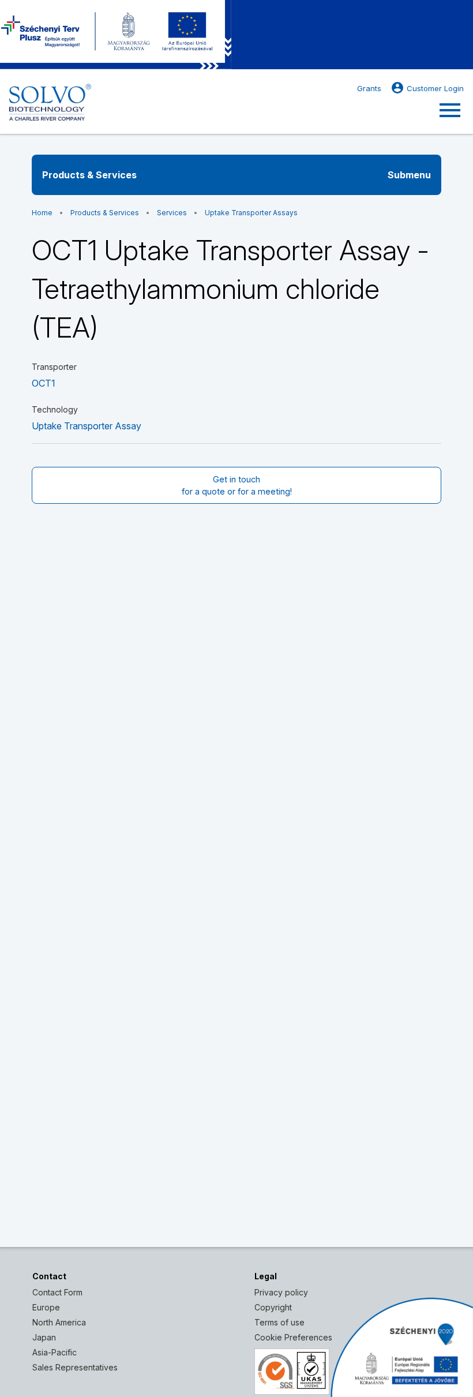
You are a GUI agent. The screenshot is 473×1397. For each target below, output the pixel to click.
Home (42, 212)
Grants (369, 88)
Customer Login (427, 88)
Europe (46, 1307)
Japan (44, 1337)
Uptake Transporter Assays (251, 212)
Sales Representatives (75, 1367)
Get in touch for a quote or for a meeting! (237, 485)
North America (59, 1322)
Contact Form (57, 1292)
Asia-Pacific (54, 1352)
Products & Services (104, 212)
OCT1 (43, 383)
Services (172, 212)
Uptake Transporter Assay (86, 426)
